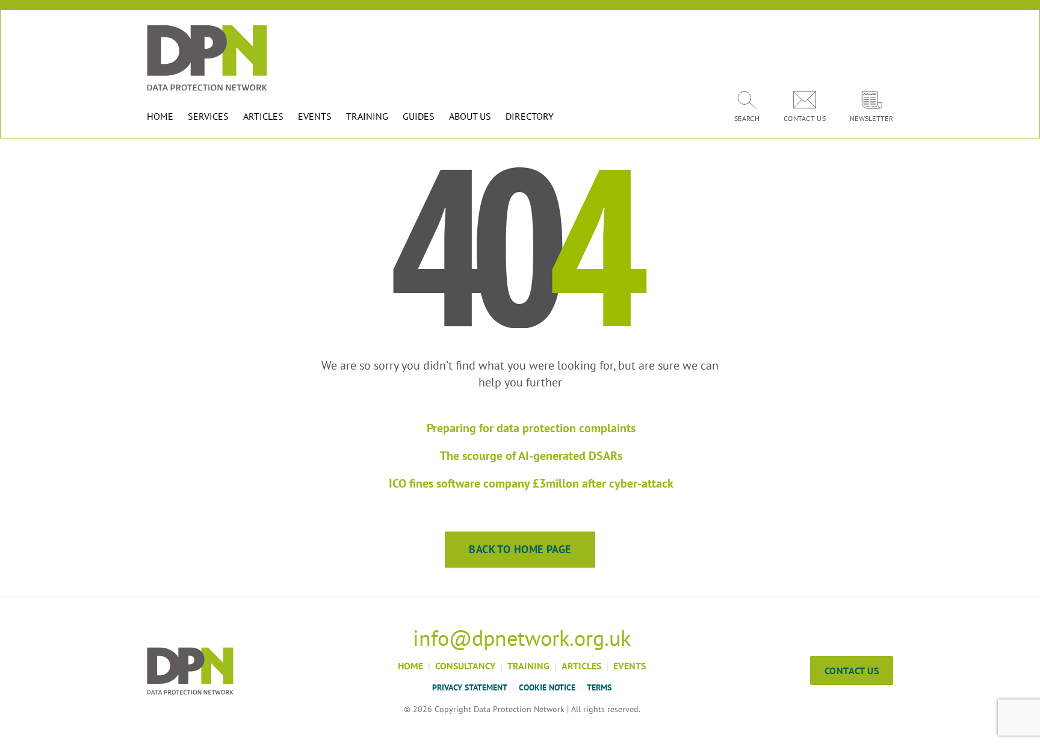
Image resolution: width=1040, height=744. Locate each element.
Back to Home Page (520, 549)
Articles (581, 666)
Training (528, 666)
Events (629, 666)
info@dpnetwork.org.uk (522, 638)
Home (410, 666)
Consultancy (465, 666)
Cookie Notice (547, 687)
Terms (599, 687)
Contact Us (852, 671)
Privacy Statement (469, 687)
